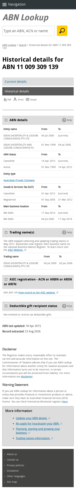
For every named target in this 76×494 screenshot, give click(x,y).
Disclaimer (13, 470)
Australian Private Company (19, 180)
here (65, 401)
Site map (12, 481)
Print (21, 99)
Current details (16, 82)
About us (12, 454)
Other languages (16, 476)
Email (33, 99)
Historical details (17, 91)
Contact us (12, 459)
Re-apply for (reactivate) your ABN (38, 423)
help (69, 120)
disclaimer (27, 376)
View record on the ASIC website (37, 292)
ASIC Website (16, 250)
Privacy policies (15, 465)
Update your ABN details (32, 418)
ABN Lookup (9, 45)
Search (22, 45)
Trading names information (33, 438)
